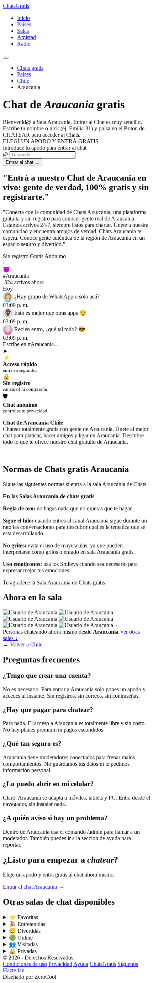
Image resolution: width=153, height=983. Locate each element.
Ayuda (80, 964)
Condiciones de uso (25, 964)
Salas (23, 31)
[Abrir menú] (6, 58)
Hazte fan (14, 970)
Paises (24, 24)
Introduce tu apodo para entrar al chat (44, 148)
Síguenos (127, 964)
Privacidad (60, 964)
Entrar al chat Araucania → (33, 887)
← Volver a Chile (22, 644)
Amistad (26, 37)
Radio (24, 44)
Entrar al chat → (22, 162)
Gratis (16, 6)
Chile (23, 81)
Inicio (23, 18)
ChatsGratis (103, 964)
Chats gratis (30, 68)
